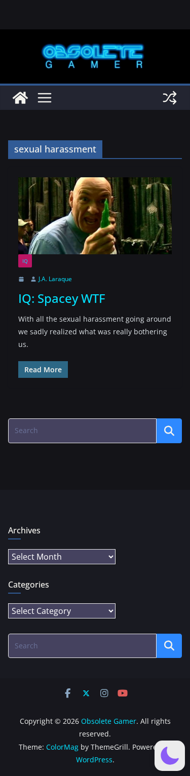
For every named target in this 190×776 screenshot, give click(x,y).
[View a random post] (170, 98)
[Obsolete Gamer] (20, 98)
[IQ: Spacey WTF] (95, 215)
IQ (25, 260)
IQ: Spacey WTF (61, 298)
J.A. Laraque (55, 279)
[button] (170, 756)
